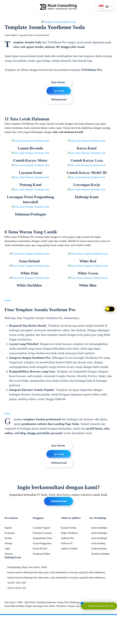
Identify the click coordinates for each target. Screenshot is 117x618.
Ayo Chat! (59, 91)
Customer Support (41, 527)
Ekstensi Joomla (68, 527)
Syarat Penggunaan (42, 543)
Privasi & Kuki (40, 548)
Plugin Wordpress (69, 533)
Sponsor (8, 553)
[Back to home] (58, 7)
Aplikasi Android (69, 548)
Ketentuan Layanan (42, 533)
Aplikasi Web (67, 538)
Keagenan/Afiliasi (41, 553)
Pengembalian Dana (42, 538)
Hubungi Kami (59, 99)
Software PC (67, 543)
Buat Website (58, 82)
